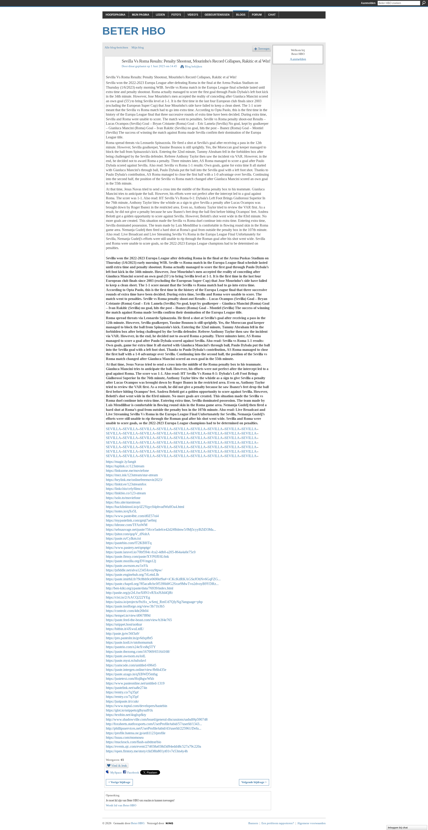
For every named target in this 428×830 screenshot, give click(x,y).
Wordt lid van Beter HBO (121, 805)
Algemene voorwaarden (311, 823)
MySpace (116, 772)
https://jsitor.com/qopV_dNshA (128, 534)
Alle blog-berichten (116, 47)
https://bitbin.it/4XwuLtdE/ (125, 629)
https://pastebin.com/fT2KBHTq (129, 543)
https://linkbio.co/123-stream (126, 493)
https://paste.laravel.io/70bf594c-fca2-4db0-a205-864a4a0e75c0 (150, 552)
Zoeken (424, 3)
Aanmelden (368, 3)
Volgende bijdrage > (254, 782)
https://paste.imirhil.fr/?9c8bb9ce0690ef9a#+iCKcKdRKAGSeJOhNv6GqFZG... (163, 579)
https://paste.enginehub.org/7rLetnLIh (132, 574)
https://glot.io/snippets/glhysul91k (129, 710)
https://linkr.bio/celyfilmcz (124, 489)
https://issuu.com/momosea (125, 737)
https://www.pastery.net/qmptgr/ (128, 547)
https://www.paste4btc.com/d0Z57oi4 (132, 516)
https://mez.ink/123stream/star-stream (132, 475)
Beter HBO (133, 31)
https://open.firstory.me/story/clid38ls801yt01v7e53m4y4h (147, 751)
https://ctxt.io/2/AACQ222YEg (128, 597)
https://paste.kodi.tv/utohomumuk (129, 642)
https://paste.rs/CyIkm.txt (123, 538)
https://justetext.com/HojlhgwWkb (130, 678)
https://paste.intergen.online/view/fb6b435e (136, 670)
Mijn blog (138, 47)
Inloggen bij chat (398, 827)
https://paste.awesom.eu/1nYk (127, 566)
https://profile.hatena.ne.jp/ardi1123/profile (135, 733)
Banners (253, 823)
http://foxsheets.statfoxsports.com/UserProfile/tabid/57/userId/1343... (154, 724)
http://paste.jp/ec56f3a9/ (122, 633)
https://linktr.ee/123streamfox (126, 484)
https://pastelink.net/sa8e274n (126, 688)
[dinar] (112, 70)
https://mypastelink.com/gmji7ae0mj (131, 520)
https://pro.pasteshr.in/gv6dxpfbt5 (129, 638)
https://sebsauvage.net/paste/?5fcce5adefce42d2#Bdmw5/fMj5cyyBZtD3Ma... (161, 529)
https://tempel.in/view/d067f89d (128, 615)
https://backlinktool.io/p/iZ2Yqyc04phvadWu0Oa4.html (145, 507)
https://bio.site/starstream (123, 502)
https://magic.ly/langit (121, 462)
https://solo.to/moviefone (123, 498)
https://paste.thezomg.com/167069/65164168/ (138, 651)
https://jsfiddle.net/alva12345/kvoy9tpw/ (134, 570)
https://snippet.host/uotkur (124, 624)
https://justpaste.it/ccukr (122, 701)
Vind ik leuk (119, 765)
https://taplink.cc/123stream (125, 466)
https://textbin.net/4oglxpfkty (126, 715)
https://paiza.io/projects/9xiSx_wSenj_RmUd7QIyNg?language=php (154, 602)
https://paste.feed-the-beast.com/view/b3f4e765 (139, 620)
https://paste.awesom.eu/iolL (126, 656)
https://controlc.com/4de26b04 (127, 611)
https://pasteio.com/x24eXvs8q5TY (131, 647)
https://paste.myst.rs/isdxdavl (126, 660)
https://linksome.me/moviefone (127, 470)
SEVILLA (113, 429)
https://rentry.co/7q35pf (122, 692)
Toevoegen (264, 48)
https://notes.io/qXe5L (121, 511)
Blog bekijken (193, 66)
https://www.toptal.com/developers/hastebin (136, 706)
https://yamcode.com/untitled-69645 (131, 665)
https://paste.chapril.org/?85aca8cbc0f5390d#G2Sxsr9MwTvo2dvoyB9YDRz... (162, 584)
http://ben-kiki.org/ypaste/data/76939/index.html (139, 588)
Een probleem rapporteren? (277, 823)
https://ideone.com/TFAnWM (126, 525)
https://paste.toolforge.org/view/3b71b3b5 (135, 606)
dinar (131, 66)
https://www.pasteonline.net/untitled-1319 (135, 683)
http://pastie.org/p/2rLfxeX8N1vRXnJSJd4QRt (139, 593)
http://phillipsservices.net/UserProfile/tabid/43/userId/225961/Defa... (153, 728)
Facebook (133, 772)
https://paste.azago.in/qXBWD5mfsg (132, 674)
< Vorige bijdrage (119, 782)
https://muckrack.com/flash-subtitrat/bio (133, 742)
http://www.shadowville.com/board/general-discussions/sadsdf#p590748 (157, 719)
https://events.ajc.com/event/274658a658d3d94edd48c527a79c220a (153, 746)
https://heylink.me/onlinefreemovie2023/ (134, 480)
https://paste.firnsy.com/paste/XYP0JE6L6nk (137, 556)
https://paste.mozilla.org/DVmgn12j (131, 561)
